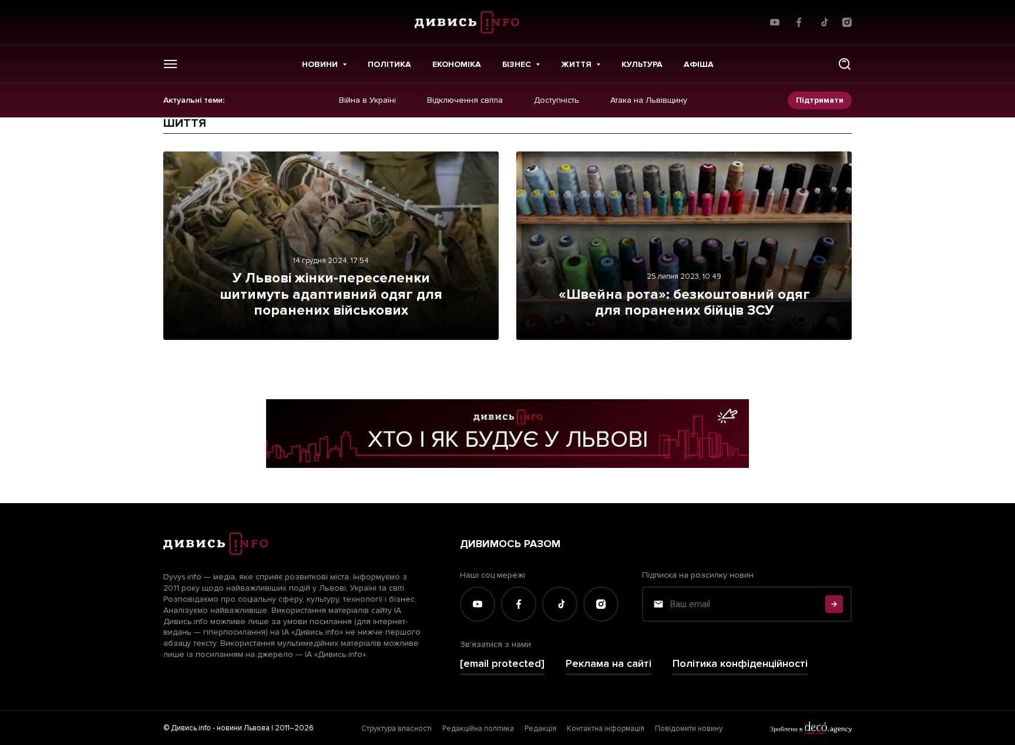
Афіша (699, 64)
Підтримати (819, 100)
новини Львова (243, 728)
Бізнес (516, 64)
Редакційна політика (478, 728)
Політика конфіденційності (740, 664)
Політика (389, 64)
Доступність (556, 100)
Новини (320, 64)
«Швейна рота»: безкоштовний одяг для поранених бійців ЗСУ (684, 302)
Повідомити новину (688, 728)
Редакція (540, 728)
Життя (576, 64)
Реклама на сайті (608, 664)
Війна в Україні (367, 100)
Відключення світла (465, 100)
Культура (642, 64)
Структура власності (396, 728)
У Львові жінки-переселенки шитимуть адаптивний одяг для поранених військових (331, 294)
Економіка (456, 64)
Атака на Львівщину (648, 100)
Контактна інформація (605, 728)
